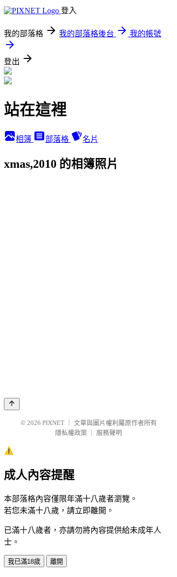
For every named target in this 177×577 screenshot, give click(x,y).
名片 (90, 139)
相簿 (24, 139)
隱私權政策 (71, 432)
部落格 (58, 139)
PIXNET (53, 422)
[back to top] (12, 404)
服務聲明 (109, 432)
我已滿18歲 (24, 561)
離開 (56, 561)
